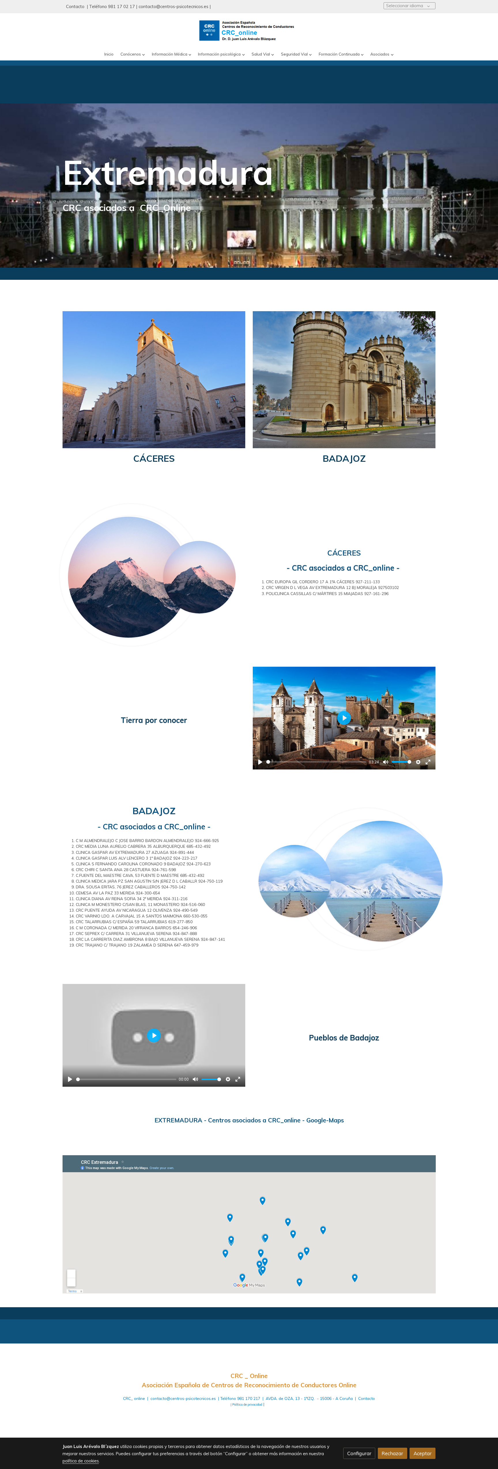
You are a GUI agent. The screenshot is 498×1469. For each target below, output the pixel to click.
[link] (249, 30)
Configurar (359, 1453)
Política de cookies (228, 1416)
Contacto (76, 6)
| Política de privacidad (246, 1405)
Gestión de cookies (269, 1416)
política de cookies (81, 1461)
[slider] (316, 762)
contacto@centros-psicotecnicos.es (173, 6)
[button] (132, 54)
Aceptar (423, 1453)
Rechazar (392, 1453)
